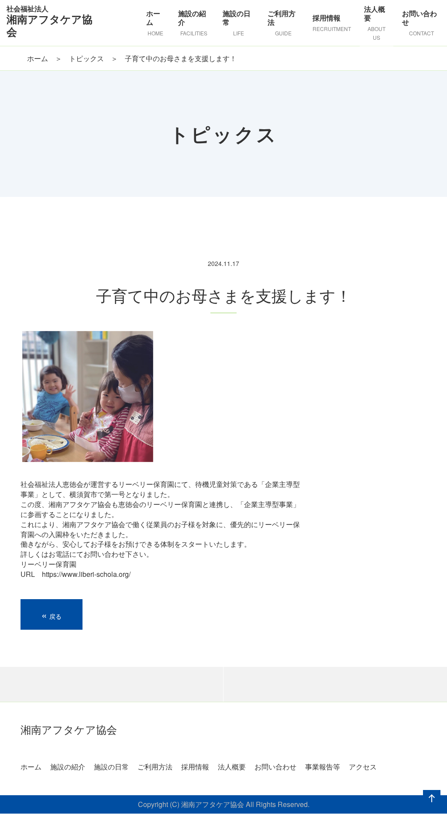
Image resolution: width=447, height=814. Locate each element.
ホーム (37, 58)
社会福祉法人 (50, 20)
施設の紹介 (67, 767)
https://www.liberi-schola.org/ (86, 574)
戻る (51, 614)
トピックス (86, 58)
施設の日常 (111, 767)
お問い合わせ (275, 767)
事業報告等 (322, 767)
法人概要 (232, 767)
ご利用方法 (155, 767)
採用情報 (195, 767)
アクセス (363, 767)
